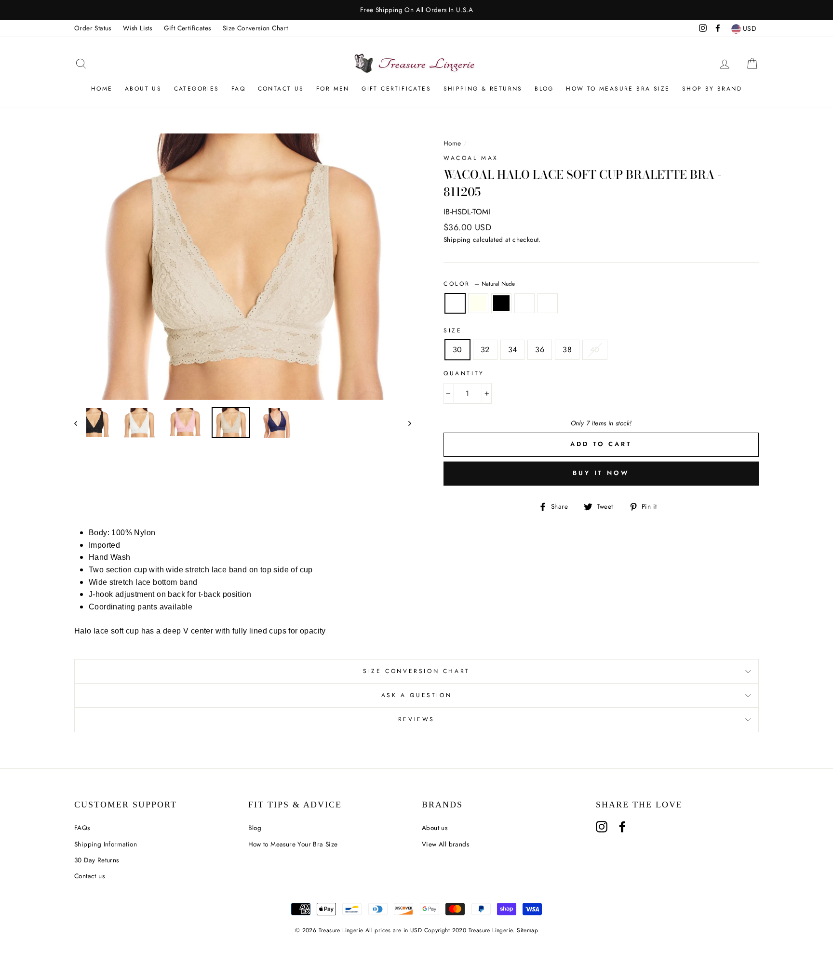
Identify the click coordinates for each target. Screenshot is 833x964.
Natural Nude (455, 303)
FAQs (82, 827)
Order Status (92, 28)
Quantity (463, 373)
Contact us (89, 876)
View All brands (445, 844)
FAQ (238, 88)
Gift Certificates (187, 28)
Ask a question (416, 695)
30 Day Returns (96, 860)
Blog (544, 88)
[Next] (405, 423)
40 (595, 349)
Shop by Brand (712, 88)
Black (501, 303)
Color (479, 283)
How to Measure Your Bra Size (293, 844)
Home (102, 88)
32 (485, 349)
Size (452, 330)
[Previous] (80, 423)
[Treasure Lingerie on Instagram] (601, 826)
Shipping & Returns (483, 88)
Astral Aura (547, 303)
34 (512, 349)
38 (567, 349)
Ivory (478, 303)
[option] (416, 10)
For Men (332, 88)
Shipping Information (105, 844)
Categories (196, 88)
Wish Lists (137, 28)
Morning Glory (524, 303)
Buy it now (601, 472)
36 (539, 349)
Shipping (456, 239)
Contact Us (281, 88)
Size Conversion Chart (255, 28)
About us (143, 88)
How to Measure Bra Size (618, 88)
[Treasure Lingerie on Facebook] (622, 826)
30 (457, 349)
